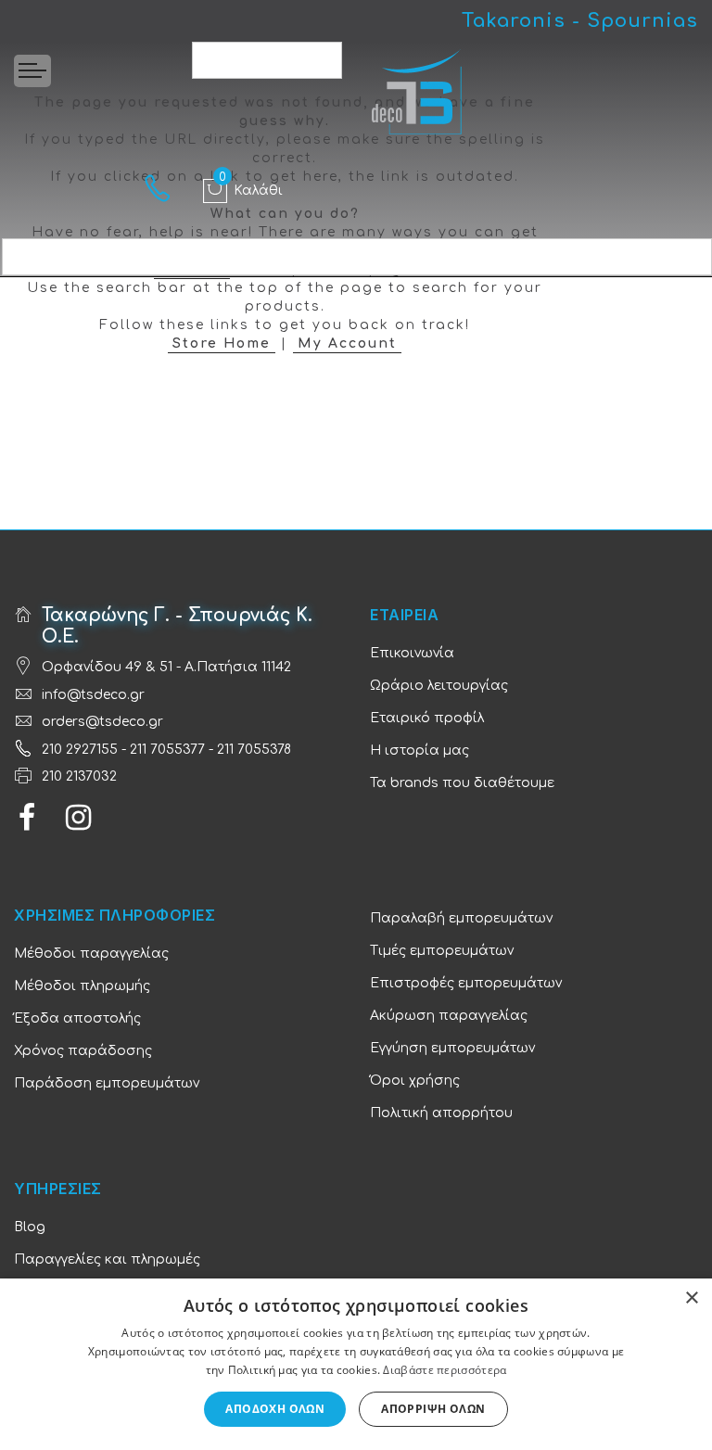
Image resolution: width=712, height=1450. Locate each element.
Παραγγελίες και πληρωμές (107, 1259)
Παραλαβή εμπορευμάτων (461, 918)
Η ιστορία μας (419, 750)
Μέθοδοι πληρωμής (82, 986)
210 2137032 (79, 776)
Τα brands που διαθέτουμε (462, 783)
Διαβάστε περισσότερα (444, 1370)
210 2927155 (80, 750)
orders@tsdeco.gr (102, 722)
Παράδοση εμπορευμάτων (106, 1083)
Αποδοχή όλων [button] (274, 1409)
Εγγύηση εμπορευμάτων (452, 1048)
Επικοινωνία (412, 653)
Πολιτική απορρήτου (441, 1113)
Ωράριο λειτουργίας (439, 686)
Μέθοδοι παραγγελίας (91, 953)
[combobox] (267, 60)
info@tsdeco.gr (93, 695)
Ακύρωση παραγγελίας (449, 1016)
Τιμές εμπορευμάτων (442, 951)
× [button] (691, 1298)
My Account (347, 343)
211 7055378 (254, 750)
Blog (29, 1227)
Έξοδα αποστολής (77, 1018)
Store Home (221, 343)
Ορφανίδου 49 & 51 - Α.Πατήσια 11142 (166, 667)
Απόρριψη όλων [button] (433, 1409)
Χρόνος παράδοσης (83, 1051)
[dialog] (356, 1364)
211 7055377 (167, 750)
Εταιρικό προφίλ (427, 718)
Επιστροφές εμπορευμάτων (466, 983)
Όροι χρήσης (415, 1081)
